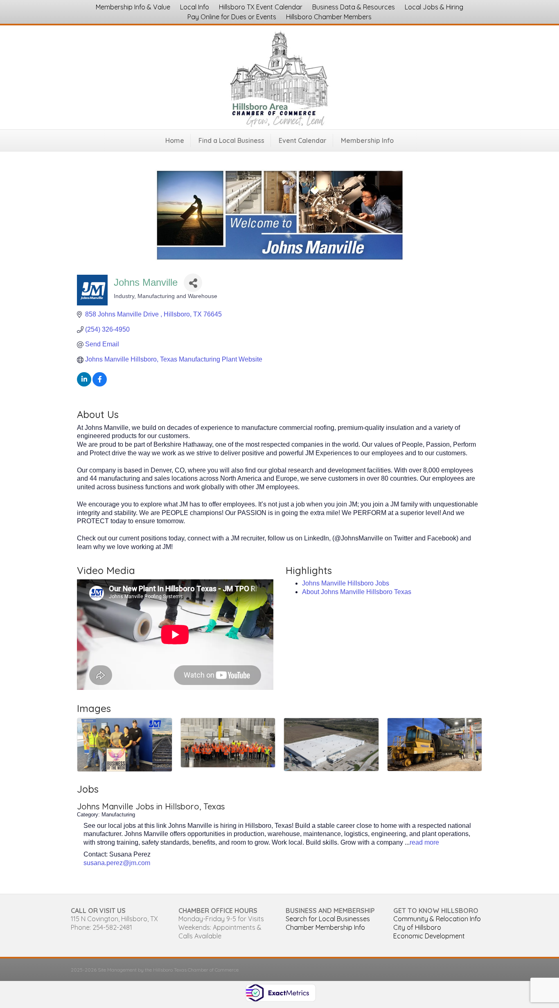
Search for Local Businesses (328, 919)
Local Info (194, 7)
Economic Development (429, 936)
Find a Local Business (231, 140)
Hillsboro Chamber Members (329, 17)
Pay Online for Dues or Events (231, 17)
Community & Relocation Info (437, 919)
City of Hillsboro (417, 927)
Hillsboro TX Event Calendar (260, 7)
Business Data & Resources (353, 7)
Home (174, 140)
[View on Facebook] (99, 384)
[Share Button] (193, 282)
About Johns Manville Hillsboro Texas (356, 591)
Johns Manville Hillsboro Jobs (345, 583)
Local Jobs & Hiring (434, 7)
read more (424, 842)
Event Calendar (303, 140)
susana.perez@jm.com (116, 862)
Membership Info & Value (133, 7)
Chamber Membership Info (325, 927)
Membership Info (367, 140)
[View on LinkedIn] (84, 384)
